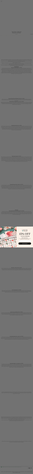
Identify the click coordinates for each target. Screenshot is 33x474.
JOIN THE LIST (24, 243)
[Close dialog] (0, 227)
